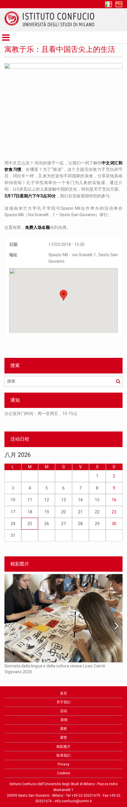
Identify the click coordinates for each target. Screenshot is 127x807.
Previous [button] (10, 625)
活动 (63, 711)
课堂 (63, 737)
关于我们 (63, 702)
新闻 (64, 720)
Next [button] (116, 625)
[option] (63, 416)
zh (119, 4)
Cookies (63, 773)
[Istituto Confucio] (49, 19)
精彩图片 (63, 747)
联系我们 (63, 755)
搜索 (118, 381)
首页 (63, 693)
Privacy (63, 764)
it (108, 4)
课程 (63, 729)
